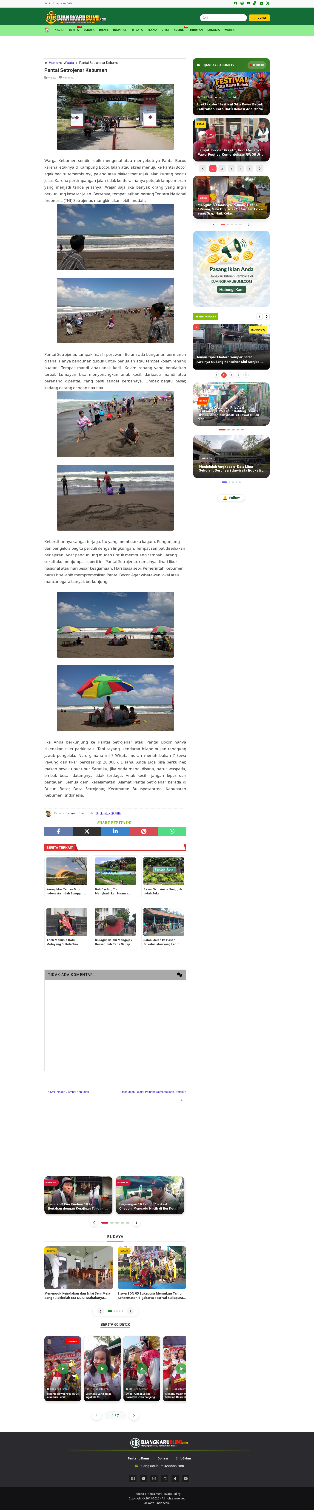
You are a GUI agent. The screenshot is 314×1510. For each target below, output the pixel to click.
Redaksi (139, 1494)
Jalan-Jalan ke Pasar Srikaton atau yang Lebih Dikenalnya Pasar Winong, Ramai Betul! (162, 942)
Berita (74, 29)
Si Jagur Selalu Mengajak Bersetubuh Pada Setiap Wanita (113, 942)
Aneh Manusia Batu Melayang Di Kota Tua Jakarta (62, 942)
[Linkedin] (164, 1478)
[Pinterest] (143, 831)
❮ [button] (100, 1311)
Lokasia (213, 29)
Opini (165, 29)
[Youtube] (186, 1478)
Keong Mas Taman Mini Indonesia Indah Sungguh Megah (64, 892)
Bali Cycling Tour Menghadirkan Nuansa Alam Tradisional (111, 892)
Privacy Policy (171, 1494)
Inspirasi (120, 29)
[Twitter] (87, 831)
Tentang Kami (138, 1458)
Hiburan (196, 29)
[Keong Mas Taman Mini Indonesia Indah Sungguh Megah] (66, 871)
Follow (231, 497)
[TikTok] (255, 3)
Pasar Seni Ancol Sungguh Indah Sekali (162, 891)
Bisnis (103, 29)
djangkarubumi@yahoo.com (162, 1466)
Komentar (69, 77)
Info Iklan (183, 1458)
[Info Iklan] (231, 268)
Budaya (88, 29)
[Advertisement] (157, 46)
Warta (229, 29)
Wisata (137, 29)
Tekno (152, 29)
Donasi (162, 1458)
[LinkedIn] (261, 3)
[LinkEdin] (115, 831)
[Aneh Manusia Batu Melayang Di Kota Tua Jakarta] (66, 922)
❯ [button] (130, 1311)
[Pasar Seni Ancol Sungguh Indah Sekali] (163, 871)
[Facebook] (235, 3)
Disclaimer (154, 1494)
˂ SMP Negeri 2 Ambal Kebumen (68, 1092)
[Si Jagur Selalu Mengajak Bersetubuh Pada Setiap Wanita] (115, 922)
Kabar (59, 29)
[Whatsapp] (172, 831)
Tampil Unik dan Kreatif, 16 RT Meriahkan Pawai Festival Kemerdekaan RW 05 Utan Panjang (229, 359)
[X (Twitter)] (268, 3)
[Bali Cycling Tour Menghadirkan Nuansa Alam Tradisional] (115, 871)
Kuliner (180, 29)
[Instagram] (242, 3)
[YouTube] (248, 3)
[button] (110, 1311)
